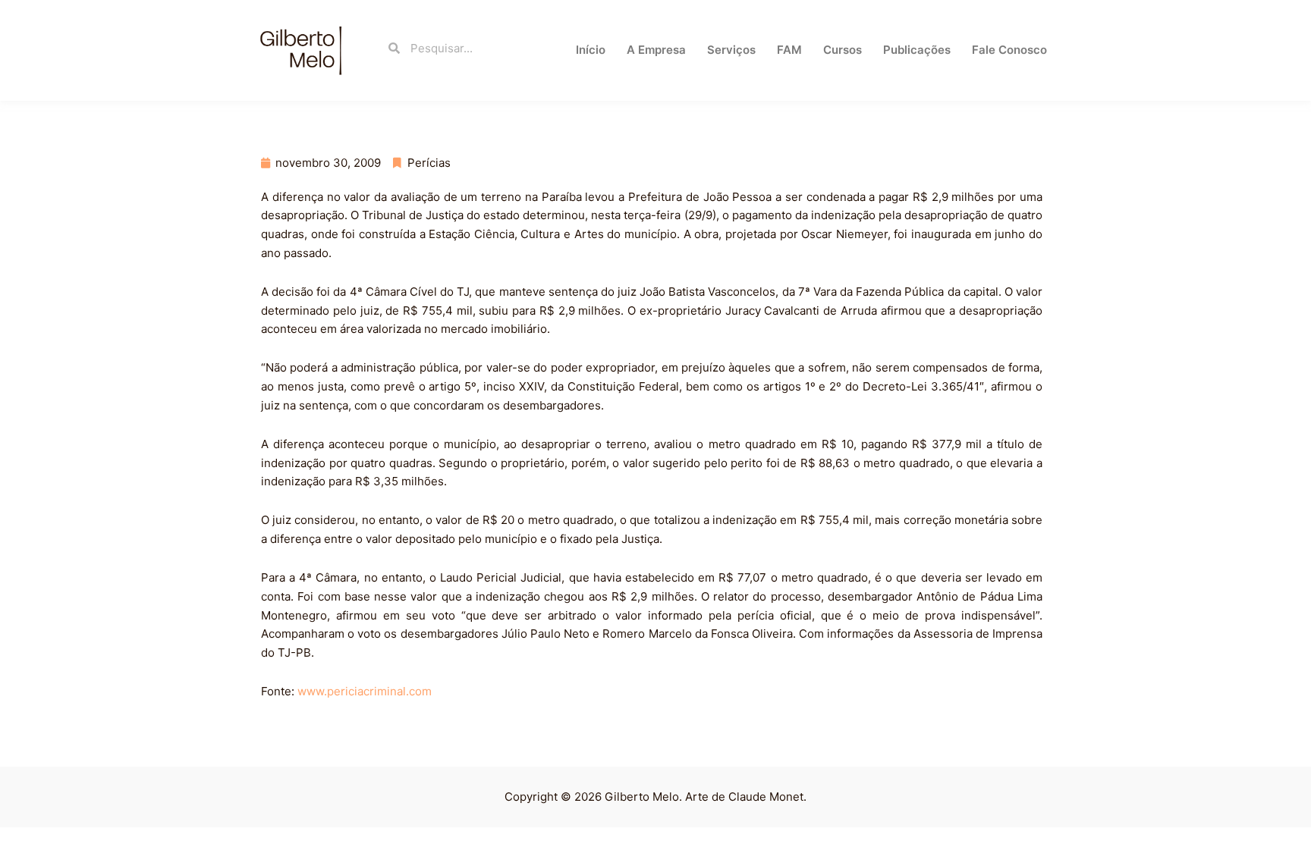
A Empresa (656, 49)
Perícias (429, 162)
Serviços (731, 49)
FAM (789, 49)
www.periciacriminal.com (364, 691)
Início (590, 49)
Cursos (842, 49)
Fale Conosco (1009, 49)
